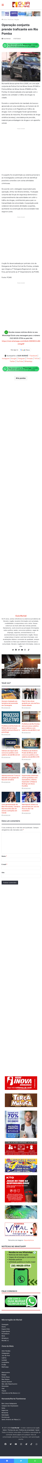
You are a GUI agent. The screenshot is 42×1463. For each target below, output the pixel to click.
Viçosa (4, 1391)
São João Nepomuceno (9, 1384)
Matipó (4, 1375)
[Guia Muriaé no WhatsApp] (21, 45)
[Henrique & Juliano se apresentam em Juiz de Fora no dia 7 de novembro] (31, 797)
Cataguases (5, 1353)
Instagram (5, 358)
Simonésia (5, 1386)
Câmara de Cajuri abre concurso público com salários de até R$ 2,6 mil (11, 753)
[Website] (13, 650)
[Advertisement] (21, 151)
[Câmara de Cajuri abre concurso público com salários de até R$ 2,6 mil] (11, 743)
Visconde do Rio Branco (10, 1393)
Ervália (4, 1364)
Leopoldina (5, 1362)
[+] (8, 1340)
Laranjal (4, 1360)
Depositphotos (29, 1240)
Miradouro (5, 1338)
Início (5, 19)
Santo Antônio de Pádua (10, 1419)
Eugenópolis (6, 1331)
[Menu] (3, 5)
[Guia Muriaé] (21, 5)
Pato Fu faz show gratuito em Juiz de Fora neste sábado (31, 703)
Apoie (37, 1430)
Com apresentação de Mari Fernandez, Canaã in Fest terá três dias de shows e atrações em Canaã (11, 809)
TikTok (36, 358)
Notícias (10, 19)
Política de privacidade (26, 1430)
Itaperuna (5, 1410)
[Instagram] (25, 650)
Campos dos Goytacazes (10, 1406)
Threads (29, 358)
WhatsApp (28, 361)
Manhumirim (6, 1372)
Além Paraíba (6, 1351)
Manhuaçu (5, 1367)
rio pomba (21, 378)
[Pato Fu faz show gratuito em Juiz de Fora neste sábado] (31, 693)
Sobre (5, 1430)
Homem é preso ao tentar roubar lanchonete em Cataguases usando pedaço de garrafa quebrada (21, 672)
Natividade (5, 1415)
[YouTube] (22, 650)
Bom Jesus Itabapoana (9, 1403)
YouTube (19, 361)
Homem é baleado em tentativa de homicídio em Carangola (10, 703)
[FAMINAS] (21, 14)
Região (17, 19)
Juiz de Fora (6, 1355)
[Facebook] (16, 650)
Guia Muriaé (7, 38)
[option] (21, 666)
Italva (3, 1408)
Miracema (5, 1412)
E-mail (4, 864)
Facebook (33, 356)
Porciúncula (5, 1417)
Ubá (3, 1388)
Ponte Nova (5, 1377)
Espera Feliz (6, 1329)
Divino (4, 1327)
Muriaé (4, 1340)
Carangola (5, 1324)
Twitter (12, 361)
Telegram (21, 358)
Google (13, 358)
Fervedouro (5, 1333)
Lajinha (4, 1358)
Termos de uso (13, 1430)
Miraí (3, 1336)
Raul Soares (5, 1379)
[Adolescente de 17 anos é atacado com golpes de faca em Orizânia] (11, 768)
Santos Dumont (7, 1381)
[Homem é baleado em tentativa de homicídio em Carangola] (11, 693)
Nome (4, 856)
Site (3, 872)
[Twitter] (19, 650)
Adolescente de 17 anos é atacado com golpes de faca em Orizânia (11, 778)
